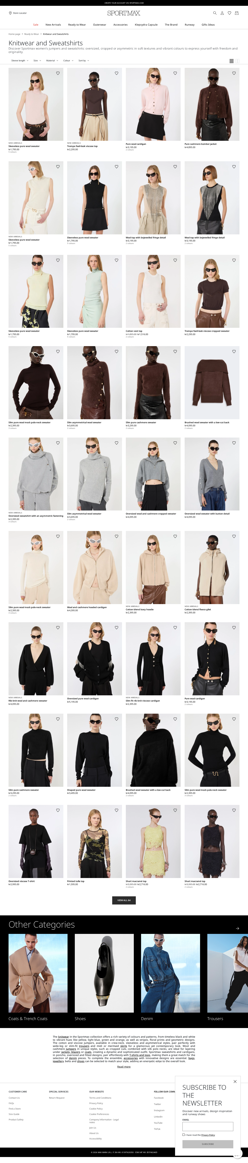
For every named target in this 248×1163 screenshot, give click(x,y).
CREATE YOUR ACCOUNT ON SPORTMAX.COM (124, 3)
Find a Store (15, 1108)
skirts (123, 1046)
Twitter (157, 1104)
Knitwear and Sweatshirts (56, 34)
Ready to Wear (31, 34)
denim (73, 1058)
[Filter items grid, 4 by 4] (232, 61)
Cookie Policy (96, 1108)
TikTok (157, 1129)
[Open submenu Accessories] (130, 24)
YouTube (158, 1122)
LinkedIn (158, 1116)
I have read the (200, 1135)
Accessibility (95, 1138)
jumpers (71, 1049)
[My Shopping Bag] (237, 13)
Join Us (92, 1128)
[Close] (235, 1081)
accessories (131, 1058)
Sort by (82, 60)
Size (36, 60)
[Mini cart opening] (241, 13)
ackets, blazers (71, 1052)
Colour (66, 60)
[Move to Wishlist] (58, 73)
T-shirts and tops (139, 1055)
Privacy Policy (96, 1103)
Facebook (159, 1097)
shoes (80, 1061)
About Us (94, 1133)
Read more (124, 1066)
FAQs (11, 1103)
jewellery (58, 1061)
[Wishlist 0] (229, 13)
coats (88, 1052)
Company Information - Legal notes (104, 1121)
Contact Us (14, 1098)
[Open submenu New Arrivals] (63, 24)
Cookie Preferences (99, 1114)
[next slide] (237, 928)
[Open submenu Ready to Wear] (88, 24)
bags (191, 1058)
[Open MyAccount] (225, 13)
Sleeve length (18, 60)
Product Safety (16, 1119)
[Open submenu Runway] (197, 24)
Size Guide (14, 1114)
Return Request (56, 1098)
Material (50, 60)
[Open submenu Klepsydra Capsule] (160, 24)
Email (185, 1120)
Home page (14, 34)
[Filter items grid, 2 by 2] (237, 61)
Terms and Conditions (100, 1098)
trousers (84, 1046)
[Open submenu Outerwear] (108, 24)
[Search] (215, 13)
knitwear (63, 1036)
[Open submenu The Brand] (180, 24)
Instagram (159, 1110)
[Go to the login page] (222, 13)
